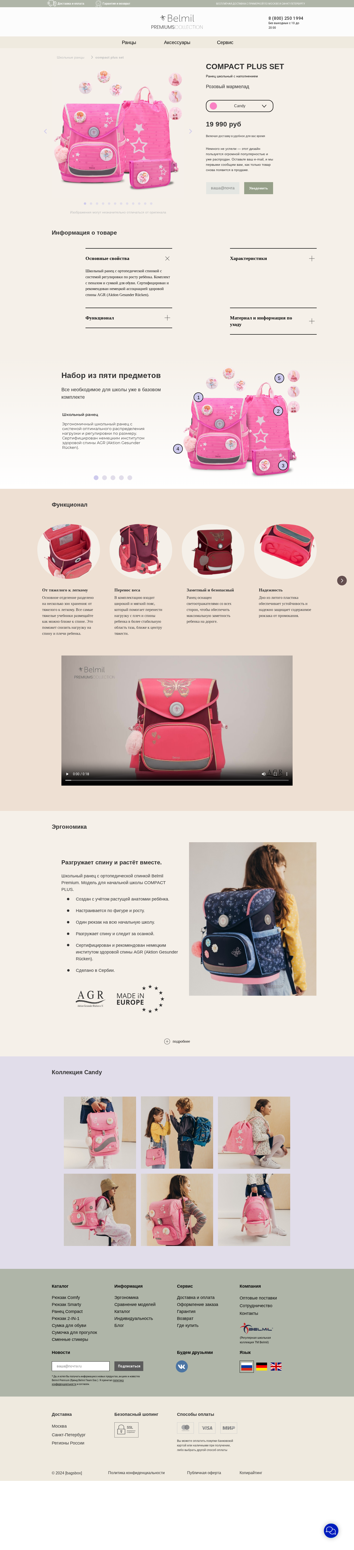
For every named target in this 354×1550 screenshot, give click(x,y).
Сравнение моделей (135, 1304)
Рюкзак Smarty (66, 1304)
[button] (239, 106)
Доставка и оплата (196, 1297)
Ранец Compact (67, 1311)
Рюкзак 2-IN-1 (65, 1318)
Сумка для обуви (69, 1325)
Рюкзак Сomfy (66, 1297)
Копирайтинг (251, 1473)
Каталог (122, 1311)
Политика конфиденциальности (136, 1473)
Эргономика (126, 1297)
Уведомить (258, 188)
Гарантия (186, 1311)
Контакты (249, 1313)
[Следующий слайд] (342, 580)
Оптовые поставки (258, 1298)
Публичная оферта (204, 1473)
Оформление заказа (197, 1304)
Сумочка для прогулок (74, 1332)
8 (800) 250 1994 (286, 18)
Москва (59, 1426)
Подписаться (129, 1366)
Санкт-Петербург (69, 1434)
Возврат (185, 1318)
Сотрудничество (256, 1305)
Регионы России (68, 1443)
